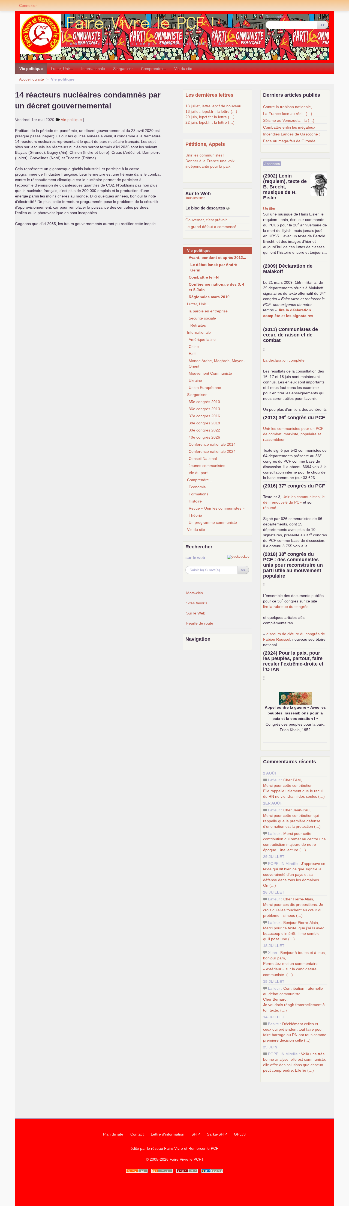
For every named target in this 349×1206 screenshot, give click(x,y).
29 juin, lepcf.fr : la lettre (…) (209, 117)
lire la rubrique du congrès (285, 606)
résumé (269, 508)
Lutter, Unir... (62, 68)
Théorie (195, 515)
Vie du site (183, 68)
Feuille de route (199, 623)
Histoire (195, 501)
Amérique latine (202, 339)
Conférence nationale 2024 (212, 451)
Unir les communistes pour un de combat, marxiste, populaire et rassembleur (293, 434)
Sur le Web (195, 613)
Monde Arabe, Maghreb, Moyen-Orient (217, 363)
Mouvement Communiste (210, 373)
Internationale (93, 68)
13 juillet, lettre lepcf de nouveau (213, 106)
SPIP (195, 1134)
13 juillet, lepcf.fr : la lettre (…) (211, 111)
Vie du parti (198, 473)
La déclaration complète (284, 360)
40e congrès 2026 (204, 437)
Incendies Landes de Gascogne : (291, 134)
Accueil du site (31, 79)
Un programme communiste (213, 522)
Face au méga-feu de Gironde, (290, 141)
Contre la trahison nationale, (287, 107)
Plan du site (113, 1134)
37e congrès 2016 (204, 416)
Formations (198, 494)
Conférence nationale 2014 (212, 444)
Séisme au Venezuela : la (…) (288, 120)
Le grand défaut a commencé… (212, 226)
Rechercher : (277, 16)
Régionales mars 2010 (209, 297)
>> (322, 25)
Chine (194, 346)
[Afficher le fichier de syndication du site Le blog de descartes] (228, 208)
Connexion (28, 5)
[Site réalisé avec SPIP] (212, 1171)
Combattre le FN (204, 277)
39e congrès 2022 (204, 430)
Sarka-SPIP (217, 1134)
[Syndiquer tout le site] (162, 1171)
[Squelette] (187, 1171)
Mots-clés (194, 593)
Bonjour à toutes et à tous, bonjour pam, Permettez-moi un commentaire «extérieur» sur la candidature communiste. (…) (294, 963)
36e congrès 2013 (204, 409)
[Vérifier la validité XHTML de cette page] (137, 1171)
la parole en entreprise (208, 311)
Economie (197, 487)
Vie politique (31, 68)
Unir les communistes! (204, 155)
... (187, 172)
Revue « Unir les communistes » (217, 508)
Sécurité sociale (202, 318)
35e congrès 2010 (204, 402)
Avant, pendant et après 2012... (217, 257)
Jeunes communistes (207, 465)
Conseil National (203, 458)
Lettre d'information (167, 1134)
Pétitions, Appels (205, 144)
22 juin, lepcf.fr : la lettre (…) (209, 122)
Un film (269, 208)
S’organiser (123, 68)
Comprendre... (153, 68)
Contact (137, 1134)
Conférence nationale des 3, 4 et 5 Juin (216, 287)
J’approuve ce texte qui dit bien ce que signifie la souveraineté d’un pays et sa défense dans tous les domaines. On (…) (294, 874)
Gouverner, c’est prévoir (206, 220)
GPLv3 (240, 1134)
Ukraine (195, 380)
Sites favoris (196, 603)
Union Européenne (205, 387)
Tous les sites (195, 198)
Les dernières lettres (209, 95)
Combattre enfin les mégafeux (289, 127)
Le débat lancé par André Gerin (213, 267)
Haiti (192, 353)
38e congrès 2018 (204, 423)
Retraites (198, 325)
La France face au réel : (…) (287, 113)
